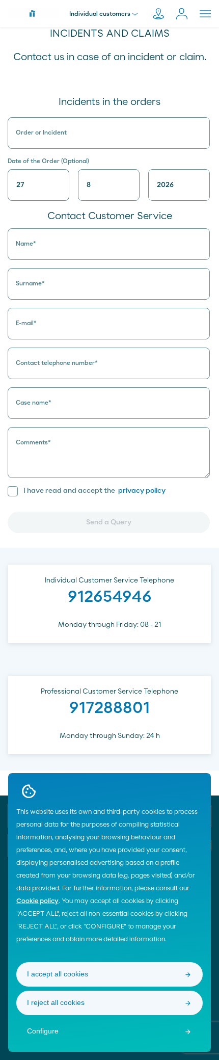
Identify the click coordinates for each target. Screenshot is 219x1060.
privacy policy (142, 490)
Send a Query (108, 522)
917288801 (109, 708)
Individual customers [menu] (99, 14)
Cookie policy (37, 901)
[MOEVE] (33, 13)
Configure (43, 1031)
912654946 (110, 597)
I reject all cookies (56, 1002)
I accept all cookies (57, 974)
